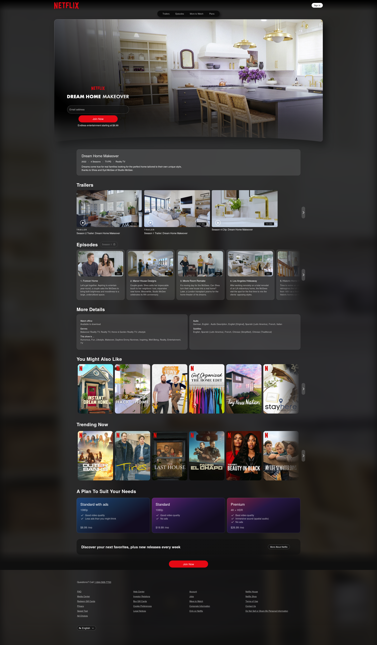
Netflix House (251, 591)
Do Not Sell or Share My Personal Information (266, 610)
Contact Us (250, 606)
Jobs (191, 596)
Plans (211, 13)
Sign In (317, 5)
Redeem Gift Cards (86, 601)
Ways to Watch (196, 601)
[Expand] (299, 124)
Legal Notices (139, 610)
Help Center (138, 591)
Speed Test (82, 610)
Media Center (83, 596)
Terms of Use (251, 601)
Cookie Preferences (142, 606)
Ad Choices (82, 615)
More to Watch (196, 13)
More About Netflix (278, 546)
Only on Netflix (196, 610)
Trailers (166, 13)
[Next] (303, 212)
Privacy (80, 606)
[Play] (284, 124)
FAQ (79, 591)
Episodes (179, 13)
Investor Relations (141, 596)
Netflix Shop (251, 596)
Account (193, 591)
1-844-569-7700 (102, 582)
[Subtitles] (307, 124)
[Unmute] (292, 124)
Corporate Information (199, 606)
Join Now (98, 119)
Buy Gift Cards (140, 601)
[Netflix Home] (65, 5)
